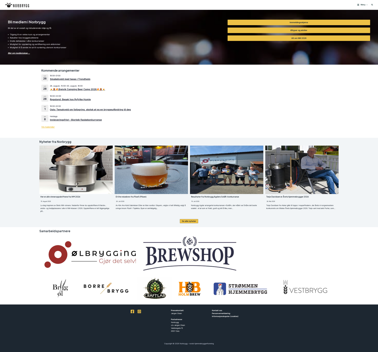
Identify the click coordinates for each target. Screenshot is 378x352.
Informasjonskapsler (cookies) (225, 316)
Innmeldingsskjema (299, 22)
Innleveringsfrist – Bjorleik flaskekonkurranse (76, 119)
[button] (366, 4)
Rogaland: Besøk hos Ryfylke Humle (70, 99)
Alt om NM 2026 (298, 38)
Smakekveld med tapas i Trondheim (70, 79)
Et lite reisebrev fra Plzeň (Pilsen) (131, 196)
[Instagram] (139, 311)
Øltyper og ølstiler (298, 30)
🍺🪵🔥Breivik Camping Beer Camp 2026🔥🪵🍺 (77, 89)
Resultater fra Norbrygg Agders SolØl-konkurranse (215, 196)
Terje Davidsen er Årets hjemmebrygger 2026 (287, 196)
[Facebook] (132, 311)
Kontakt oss (217, 310)
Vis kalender (48, 127)
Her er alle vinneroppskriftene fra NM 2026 (60, 196)
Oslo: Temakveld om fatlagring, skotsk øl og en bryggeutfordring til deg (90, 109)
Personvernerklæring (221, 313)
